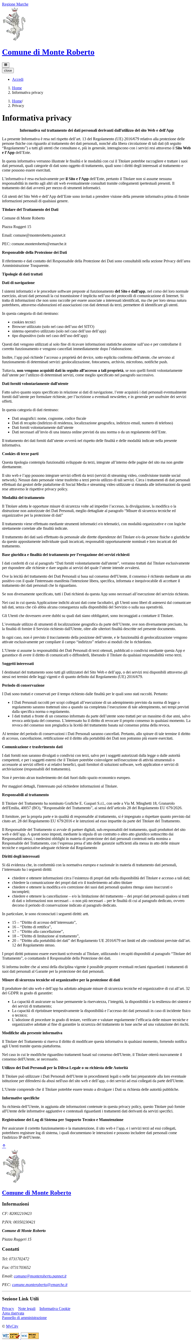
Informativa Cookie (54, 1308)
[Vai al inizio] (4, 1146)
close (8, 70)
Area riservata (13, 1313)
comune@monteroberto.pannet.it (40, 1276)
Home (17, 88)
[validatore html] (11, 1337)
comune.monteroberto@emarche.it (39, 1284)
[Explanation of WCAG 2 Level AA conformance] (30, 1337)
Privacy (8, 1308)
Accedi (17, 79)
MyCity (12, 1326)
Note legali (26, 1308)
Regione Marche (15, 4)
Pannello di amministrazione (24, 1318)
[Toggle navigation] (5, 65)
